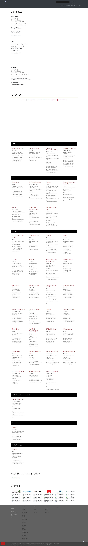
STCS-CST (24, 529)
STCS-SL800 (24, 535)
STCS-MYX (24, 525)
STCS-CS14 (24, 518)
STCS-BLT (46, 509)
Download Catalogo (73, 2)
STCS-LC (23, 515)
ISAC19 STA (24, 528)
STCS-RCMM (24, 526)
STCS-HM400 (24, 531)
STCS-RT (23, 509)
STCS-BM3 (46, 508)
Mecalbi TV (58, 507)
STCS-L (35, 509)
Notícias (73, 5)
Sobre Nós (78, 5)
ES (80, 1)
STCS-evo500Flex (25, 538)
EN (78, 1)
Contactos (67, 5)
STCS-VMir (24, 516)
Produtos (62, 5)
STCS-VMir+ (24, 522)
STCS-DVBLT (47, 512)
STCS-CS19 (24, 508)
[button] (3, 543)
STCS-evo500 (24, 512)
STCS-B (35, 508)
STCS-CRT (24, 513)
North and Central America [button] (44, 100)
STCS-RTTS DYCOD (25, 532)
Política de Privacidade (14, 512)
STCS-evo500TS (24, 519)
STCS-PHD (35, 512)
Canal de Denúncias (14, 514)
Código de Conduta (14, 515)
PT (76, 1)
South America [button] (63, 100)
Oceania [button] (55, 100)
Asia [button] (28, 100)
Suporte (12, 517)
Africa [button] (23, 100)
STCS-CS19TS (24, 539)
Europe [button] (33, 100)
